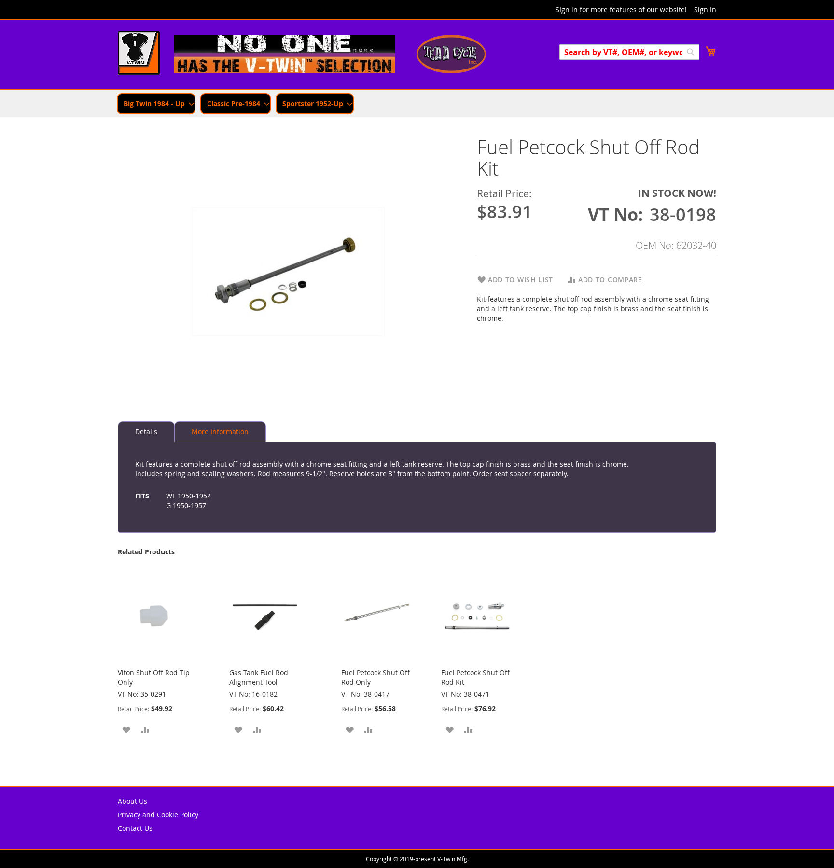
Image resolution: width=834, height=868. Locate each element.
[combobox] (629, 52)
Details (146, 431)
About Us (132, 801)
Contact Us (135, 828)
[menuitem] (156, 103)
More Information (220, 431)
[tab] (146, 431)
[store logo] (139, 54)
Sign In (705, 9)
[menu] (417, 103)
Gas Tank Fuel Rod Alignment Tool (258, 677)
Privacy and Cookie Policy (158, 814)
